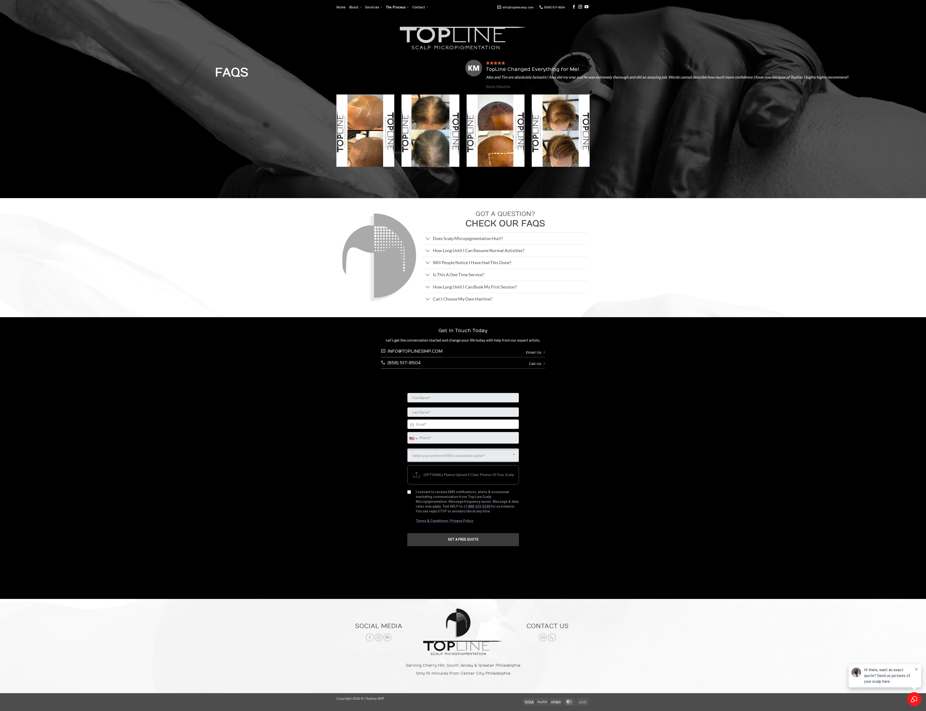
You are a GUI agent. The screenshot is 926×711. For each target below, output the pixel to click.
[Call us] (552, 637)
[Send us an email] (543, 637)
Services (372, 7)
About (353, 7)
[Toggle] (428, 239)
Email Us (533, 352)
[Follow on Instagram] (580, 7)
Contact (418, 7)
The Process (396, 7)
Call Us (535, 364)
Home (341, 7)
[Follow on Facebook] (574, 7)
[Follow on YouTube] (586, 7)
